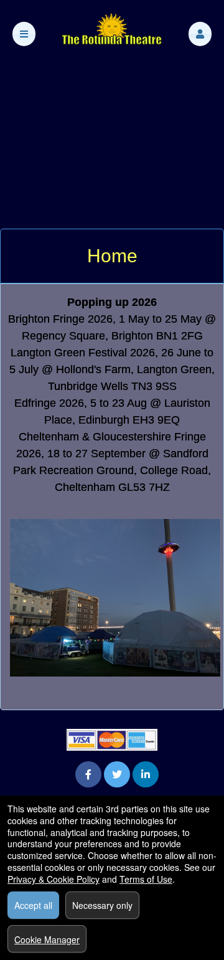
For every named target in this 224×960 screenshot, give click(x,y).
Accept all (33, 905)
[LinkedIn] (145, 774)
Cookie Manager (47, 939)
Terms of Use (145, 879)
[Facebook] (88, 774)
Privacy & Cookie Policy (53, 879)
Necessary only (102, 905)
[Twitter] (117, 774)
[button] (200, 34)
